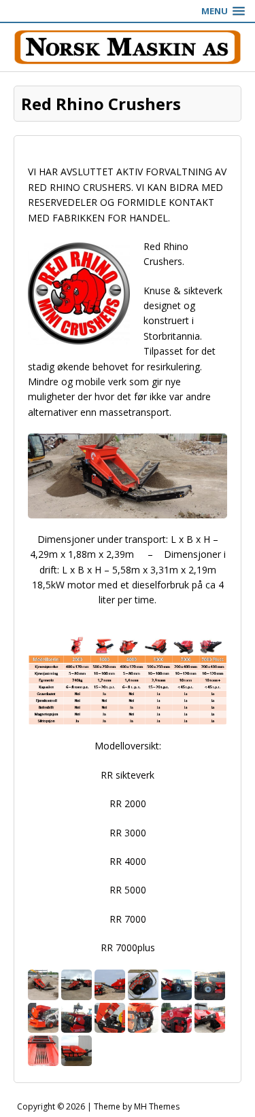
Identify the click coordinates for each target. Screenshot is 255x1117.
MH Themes (157, 1106)
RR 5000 (127, 889)
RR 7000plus (128, 947)
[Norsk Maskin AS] (127, 47)
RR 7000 (127, 918)
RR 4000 (127, 861)
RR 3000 (127, 832)
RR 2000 (127, 803)
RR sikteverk (127, 774)
